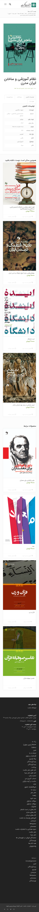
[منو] (5, 4)
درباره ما (33, 790)
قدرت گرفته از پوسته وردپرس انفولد (14, 906)
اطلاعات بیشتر (27, 622)
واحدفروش (32, 846)
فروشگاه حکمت (32, 708)
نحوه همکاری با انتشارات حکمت (25, 829)
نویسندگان (32, 840)
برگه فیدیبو (32, 759)
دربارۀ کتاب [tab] (19, 97)
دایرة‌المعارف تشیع (30, 787)
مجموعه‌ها (33, 823)
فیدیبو (22, 88)
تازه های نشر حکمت (29, 770)
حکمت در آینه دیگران (29, 781)
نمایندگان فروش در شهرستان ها (26, 837)
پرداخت (33, 767)
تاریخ (32, 88)
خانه (34, 784)
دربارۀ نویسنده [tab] (10, 97)
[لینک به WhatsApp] (7, 909)
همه (15, 88)
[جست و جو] (9, 4)
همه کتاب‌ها (32, 11)
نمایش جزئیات (11, 217)
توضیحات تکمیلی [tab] (30, 97)
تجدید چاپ (27, 88)
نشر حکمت (32, 832)
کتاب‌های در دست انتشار (28, 809)
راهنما (34, 795)
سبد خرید (33, 798)
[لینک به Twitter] (10, 909)
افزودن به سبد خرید (27, 217)
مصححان (33, 826)
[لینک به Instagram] (13, 909)
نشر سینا (19, 88)
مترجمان (33, 821)
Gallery (33, 747)
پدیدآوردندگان (31, 761)
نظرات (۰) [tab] (32, 101)
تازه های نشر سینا (30, 773)
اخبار (34, 750)
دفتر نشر (33, 792)
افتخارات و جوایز (31, 756)
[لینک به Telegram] (4, 909)
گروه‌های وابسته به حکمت (27, 818)
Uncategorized (31, 861)
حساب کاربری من (30, 778)
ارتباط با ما (32, 753)
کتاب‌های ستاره (31, 812)
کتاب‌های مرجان (31, 815)
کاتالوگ (33, 806)
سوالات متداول (31, 801)
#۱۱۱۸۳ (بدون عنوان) (29, 744)
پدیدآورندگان (32, 764)
